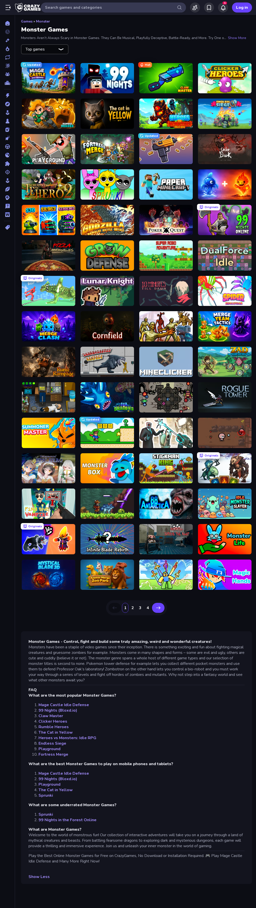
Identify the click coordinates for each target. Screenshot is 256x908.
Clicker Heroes (52, 721)
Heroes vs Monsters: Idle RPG (67, 738)
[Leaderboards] (7, 83)
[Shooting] (7, 172)
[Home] (7, 23)
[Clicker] (7, 138)
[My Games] (209, 8)
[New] (7, 40)
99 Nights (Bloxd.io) (57, 710)
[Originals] (7, 66)
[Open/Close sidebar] (8, 8)
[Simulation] (7, 180)
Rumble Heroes (53, 727)
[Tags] (7, 227)
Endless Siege (52, 743)
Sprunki (45, 795)
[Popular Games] (7, 49)
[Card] (7, 129)
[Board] (7, 121)
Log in (242, 7)
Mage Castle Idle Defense (63, 705)
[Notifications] (223, 8)
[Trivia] (7, 206)
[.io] (7, 155)
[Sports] (7, 189)
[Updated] (7, 57)
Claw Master (50, 716)
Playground (49, 749)
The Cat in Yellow (55, 732)
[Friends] (195, 8)
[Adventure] (7, 104)
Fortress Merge (53, 754)
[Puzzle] (7, 163)
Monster (43, 21)
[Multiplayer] (7, 74)
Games (26, 21)
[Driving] (7, 146)
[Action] (7, 95)
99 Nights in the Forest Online (67, 820)
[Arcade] (7, 112)
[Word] (7, 214)
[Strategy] (7, 197)
